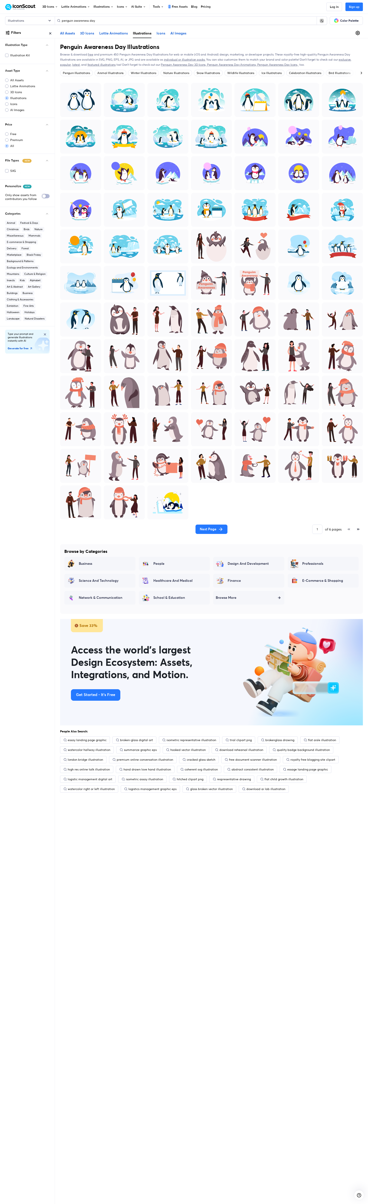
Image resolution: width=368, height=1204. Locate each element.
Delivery (11, 248)
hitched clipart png (190, 779)
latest (76, 65)
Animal (11, 222)
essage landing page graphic (307, 769)
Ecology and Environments (22, 267)
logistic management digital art (90, 779)
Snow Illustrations (208, 73)
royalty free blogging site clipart (312, 760)
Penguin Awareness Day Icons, (278, 65)
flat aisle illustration (322, 740)
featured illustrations (102, 65)
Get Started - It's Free (95, 695)
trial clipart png (241, 740)
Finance (234, 580)
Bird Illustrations (340, 73)
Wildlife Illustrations (240, 73)
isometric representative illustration (191, 740)
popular (65, 65)
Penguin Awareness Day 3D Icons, (184, 65)
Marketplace (14, 254)
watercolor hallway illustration (89, 750)
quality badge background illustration (303, 750)
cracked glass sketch (201, 760)
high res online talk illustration (89, 769)
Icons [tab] (161, 33)
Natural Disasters (35, 318)
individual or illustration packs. (185, 59)
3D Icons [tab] (87, 33)
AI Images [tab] (178, 33)
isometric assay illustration (144, 779)
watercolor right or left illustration (91, 789)
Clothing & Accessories (20, 299)
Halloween (13, 312)
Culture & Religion (35, 273)
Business (28, 293)
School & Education (169, 597)
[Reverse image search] (322, 21)
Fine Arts (28, 305)
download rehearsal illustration (241, 750)
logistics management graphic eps (152, 789)
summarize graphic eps (140, 750)
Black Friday (34, 254)
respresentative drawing (234, 779)
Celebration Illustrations (305, 73)
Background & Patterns (20, 261)
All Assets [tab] (67, 33)
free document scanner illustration (253, 760)
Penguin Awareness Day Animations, (232, 65)
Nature (38, 229)
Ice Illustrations (272, 73)
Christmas (13, 229)
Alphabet (35, 280)
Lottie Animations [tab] (113, 33)
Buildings (12, 293)
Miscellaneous (15, 235)
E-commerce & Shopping (21, 242)
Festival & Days (29, 222)
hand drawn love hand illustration (147, 769)
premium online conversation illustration (145, 760)
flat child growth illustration (283, 779)
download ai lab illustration (265, 789)
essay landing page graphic (87, 740)
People (158, 563)
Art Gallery (34, 286)
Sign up (354, 7)
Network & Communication (100, 597)
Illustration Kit (20, 55)
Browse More (226, 597)
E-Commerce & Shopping (322, 580)
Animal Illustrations (110, 73)
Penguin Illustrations (76, 73)
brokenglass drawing (279, 740)
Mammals (34, 235)
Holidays (29, 312)
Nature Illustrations (176, 73)
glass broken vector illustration (211, 789)
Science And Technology (99, 580)
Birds (26, 229)
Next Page (208, 529)
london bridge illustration (85, 760)
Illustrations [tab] (142, 33)
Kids (22, 280)
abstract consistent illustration (252, 769)
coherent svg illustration (201, 769)
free (90, 54)
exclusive (345, 59)
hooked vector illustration (188, 750)
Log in (334, 7)
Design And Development (248, 563)
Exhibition (12, 305)
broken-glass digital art (136, 740)
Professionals (312, 563)
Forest (25, 248)
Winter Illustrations (143, 73)
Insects (11, 280)
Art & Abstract (15, 286)
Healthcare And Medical (173, 580)
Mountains (13, 273)
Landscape (13, 318)
